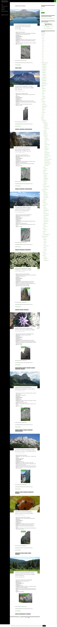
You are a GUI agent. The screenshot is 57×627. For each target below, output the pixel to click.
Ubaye (44, 247)
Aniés (44, 207)
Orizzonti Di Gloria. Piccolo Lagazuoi (23, 210)
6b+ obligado (44, 69)
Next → (29, 617)
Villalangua (45, 223)
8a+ (42, 54)
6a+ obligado (17, 511)
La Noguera (45, 178)
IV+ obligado (28, 328)
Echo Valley (45, 194)
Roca (42, 99)
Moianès (45, 131)
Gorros (45, 146)
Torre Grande (26, 309)
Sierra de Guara (46, 215)
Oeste (22, 86)
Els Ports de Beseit (46, 186)
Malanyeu (45, 125)
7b (42, 48)
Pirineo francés (46, 245)
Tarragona (44, 184)
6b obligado (43, 67)
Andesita (43, 101)
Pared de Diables (46, 152)
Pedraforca (24, 449)
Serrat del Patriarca (47, 162)
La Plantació (46, 149)
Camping (45, 138)
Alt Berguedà (45, 123)
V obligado (29, 268)
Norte (30, 387)
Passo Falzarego (22, 249)
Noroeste (43, 90)
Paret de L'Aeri (46, 154)
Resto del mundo (44, 236)
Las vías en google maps (4, 6)
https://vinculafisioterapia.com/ (48, 28)
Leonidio (45, 253)
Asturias (44, 200)
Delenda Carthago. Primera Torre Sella (23, 150)
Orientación (42, 85)
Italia (43, 255)
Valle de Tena (45, 221)
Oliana (44, 181)
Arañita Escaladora (4, 1)
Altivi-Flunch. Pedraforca (25, 451)
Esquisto (43, 109)
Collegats (45, 176)
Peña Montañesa (46, 210)
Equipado (27, 147)
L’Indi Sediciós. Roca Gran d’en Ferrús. (25, 575)
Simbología (2, 9)
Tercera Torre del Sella (28, 129)
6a (42, 35)
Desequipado (17, 328)
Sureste (31, 328)
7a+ (42, 46)
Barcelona (44, 122)
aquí (32, 62)
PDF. (26, 60)
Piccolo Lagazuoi (28, 249)
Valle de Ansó (45, 218)
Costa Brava (45, 168)
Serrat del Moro (46, 160)
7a (42, 45)
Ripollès (26, 511)
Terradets (45, 183)
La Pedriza (45, 226)
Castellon (44, 202)
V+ (28, 86)
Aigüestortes (45, 173)
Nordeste (43, 88)
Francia (44, 237)
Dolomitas (19, 86)
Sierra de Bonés (46, 213)
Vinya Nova (46, 165)
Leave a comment (22, 29)
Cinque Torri (17, 309)
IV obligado (43, 72)
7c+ (42, 51)
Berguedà (17, 572)
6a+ (15, 207)
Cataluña (43, 120)
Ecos (45, 141)
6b (19, 147)
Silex (42, 115)
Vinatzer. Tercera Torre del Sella (24, 88)
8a (15, 449)
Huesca (44, 205)
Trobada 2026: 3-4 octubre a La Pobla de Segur (47, 18)
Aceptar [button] (44, 625)
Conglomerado (21, 572)
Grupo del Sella (22, 129)
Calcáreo (17, 449)
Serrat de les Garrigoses (47, 159)
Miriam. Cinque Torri (23, 270)
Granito (23, 511)
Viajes (42, 117)
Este (19, 449)
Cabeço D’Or (45, 192)
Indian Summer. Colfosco (25, 389)
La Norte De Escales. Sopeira (23, 27)
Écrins (44, 244)
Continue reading (18, 64)
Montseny (45, 133)
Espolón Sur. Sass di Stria (24, 330)
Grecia (44, 252)
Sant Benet (45, 157)
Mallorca (44, 231)
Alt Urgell (45, 175)
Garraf (44, 130)
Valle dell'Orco (46, 260)
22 (25, 617)
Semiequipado (25, 86)
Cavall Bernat (46, 139)
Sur (30, 147)
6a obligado (17, 147)
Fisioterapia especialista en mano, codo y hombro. (48, 26)
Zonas (2, 4)
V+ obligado (30, 86)
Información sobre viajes (4, 11)
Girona (44, 167)
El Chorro (45, 229)
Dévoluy (45, 242)
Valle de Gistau (46, 220)
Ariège (44, 239)
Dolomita (16, 86)
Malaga (44, 228)
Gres (42, 114)
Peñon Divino (45, 197)
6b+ (19, 511)
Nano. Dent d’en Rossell (24, 513)
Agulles (45, 136)
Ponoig (45, 199)
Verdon (45, 250)
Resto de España (44, 189)
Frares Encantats (46, 144)
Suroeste (28, 572)
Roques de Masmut (46, 234)
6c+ (42, 43)
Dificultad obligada (43, 62)
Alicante (44, 191)
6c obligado (43, 70)
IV (42, 56)
